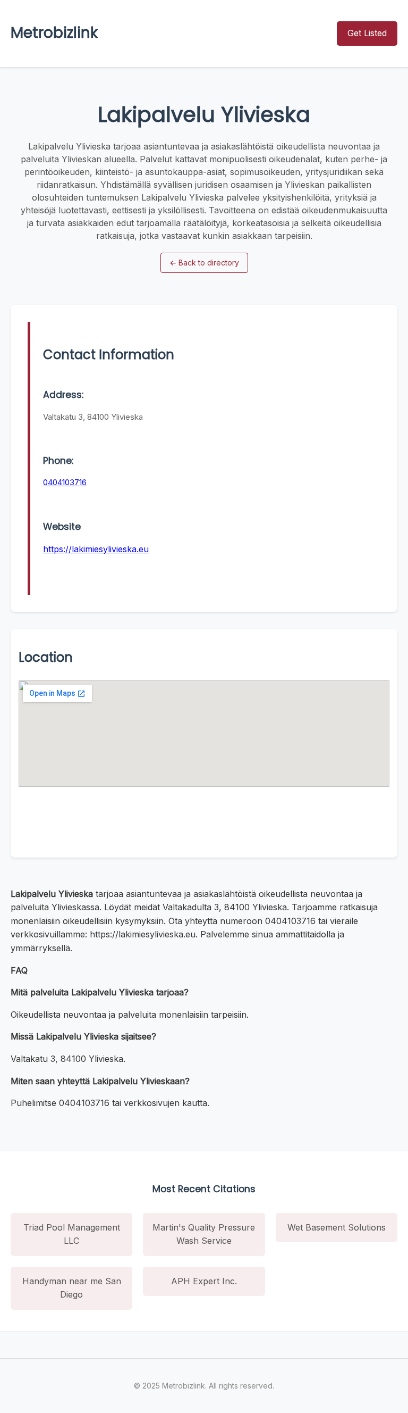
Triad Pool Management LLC (71, 1234)
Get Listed (367, 33)
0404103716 (65, 482)
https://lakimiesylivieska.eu (96, 549)
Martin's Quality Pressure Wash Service (203, 1234)
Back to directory (204, 262)
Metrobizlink (54, 32)
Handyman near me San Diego (71, 1288)
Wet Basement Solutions (336, 1227)
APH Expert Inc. (204, 1281)
